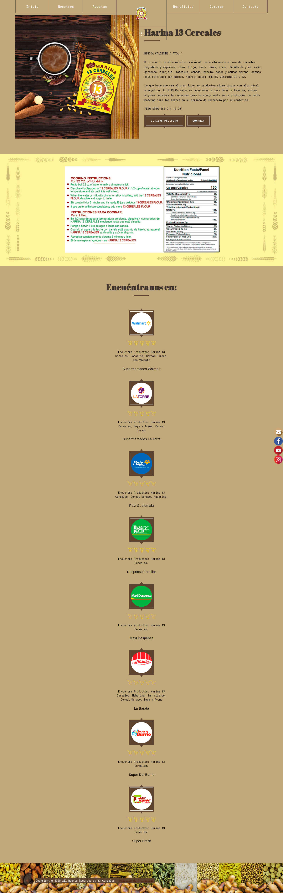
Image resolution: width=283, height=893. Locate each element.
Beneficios (183, 6)
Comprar (217, 6)
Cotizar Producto (164, 120)
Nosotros (66, 6)
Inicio (32, 6)
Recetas (100, 6)
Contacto (251, 6)
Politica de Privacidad (136, 880)
